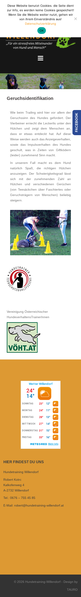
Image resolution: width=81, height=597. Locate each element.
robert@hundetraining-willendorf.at (39, 505)
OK (42, 30)
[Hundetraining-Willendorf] (40, 38)
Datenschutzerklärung (40, 23)
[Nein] (75, 18)
